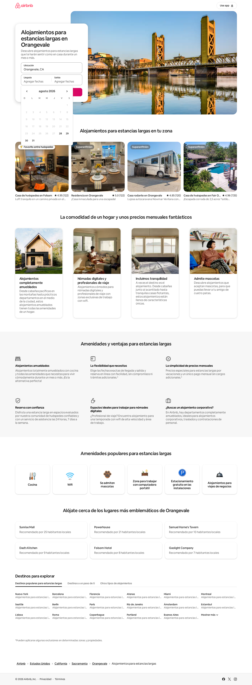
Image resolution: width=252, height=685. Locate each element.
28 (60, 133)
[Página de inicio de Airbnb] (24, 5)
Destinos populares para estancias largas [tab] (38, 583)
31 (33, 140)
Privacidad (45, 679)
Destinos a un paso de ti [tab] (81, 583)
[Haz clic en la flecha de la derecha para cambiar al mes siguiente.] (67, 91)
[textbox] (36, 81)
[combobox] (51, 69)
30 (26, 140)
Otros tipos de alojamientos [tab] (116, 583)
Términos (60, 679)
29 (67, 133)
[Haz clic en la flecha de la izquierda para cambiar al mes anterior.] (27, 91)
